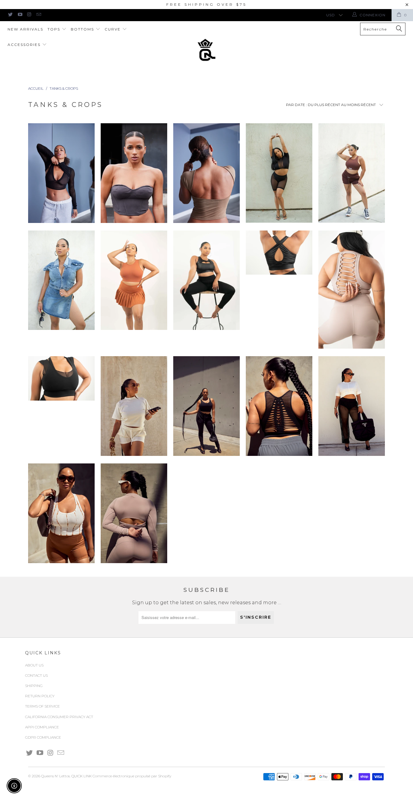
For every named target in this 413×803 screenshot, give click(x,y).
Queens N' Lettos (55, 776)
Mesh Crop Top (279, 173)
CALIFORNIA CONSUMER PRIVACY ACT (59, 716)
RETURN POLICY (39, 696)
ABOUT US (34, 665)
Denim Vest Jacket (61, 280)
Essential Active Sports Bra (206, 406)
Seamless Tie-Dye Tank (61, 513)
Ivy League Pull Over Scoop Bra (134, 280)
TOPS (54, 29)
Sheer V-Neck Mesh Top (61, 173)
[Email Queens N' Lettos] (38, 15)
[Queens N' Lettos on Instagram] (29, 15)
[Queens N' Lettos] (207, 50)
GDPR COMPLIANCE (43, 737)
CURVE (113, 29)
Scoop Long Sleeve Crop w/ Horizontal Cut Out (134, 513)
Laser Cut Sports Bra (279, 406)
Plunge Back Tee (206, 173)
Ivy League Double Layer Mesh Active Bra (61, 378)
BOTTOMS (83, 29)
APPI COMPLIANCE (42, 727)
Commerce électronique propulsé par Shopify (132, 776)
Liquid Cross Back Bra (279, 253)
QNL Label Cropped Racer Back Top (351, 173)
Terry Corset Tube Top (134, 173)
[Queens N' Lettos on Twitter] (10, 15)
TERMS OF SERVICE (42, 706)
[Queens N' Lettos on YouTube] (19, 15)
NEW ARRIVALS (25, 29)
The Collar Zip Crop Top (134, 406)
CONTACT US (36, 675)
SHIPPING (34, 685)
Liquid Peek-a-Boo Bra (206, 280)
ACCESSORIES (25, 44)
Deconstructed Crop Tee (351, 406)
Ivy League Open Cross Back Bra (351, 290)
